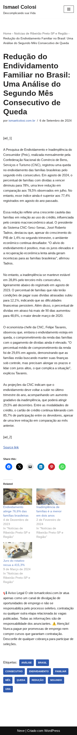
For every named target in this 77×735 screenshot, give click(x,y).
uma (8, 689)
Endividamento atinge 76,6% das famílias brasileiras (15, 511)
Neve (21, 730)
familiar (60, 671)
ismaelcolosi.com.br (22, 120)
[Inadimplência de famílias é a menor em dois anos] (50, 496)
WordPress (52, 730)
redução (38, 680)
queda (21, 680)
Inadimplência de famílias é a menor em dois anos (49, 511)
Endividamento (39, 671)
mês (7, 680)
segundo (56, 680)
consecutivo (14, 671)
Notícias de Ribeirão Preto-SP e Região (41, 33)
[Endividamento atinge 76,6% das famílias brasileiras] (17, 496)
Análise (26, 662)
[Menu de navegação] (69, 9)
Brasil (42, 662)
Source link (11, 447)
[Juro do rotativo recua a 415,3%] (17, 550)
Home (7, 33)
